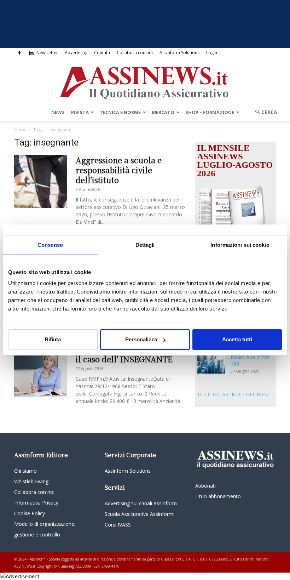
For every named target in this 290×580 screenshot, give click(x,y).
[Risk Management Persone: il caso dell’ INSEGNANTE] (40, 370)
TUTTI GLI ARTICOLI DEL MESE (233, 394)
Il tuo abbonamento (218, 496)
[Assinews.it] (145, 81)
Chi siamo (25, 470)
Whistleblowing (31, 481)
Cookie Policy (29, 513)
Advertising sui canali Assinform (141, 503)
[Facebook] (19, 53)
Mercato (163, 112)
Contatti (102, 53)
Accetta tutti (237, 339)
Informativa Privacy (36, 502)
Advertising (76, 53)
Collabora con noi (135, 53)
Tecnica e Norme (120, 112)
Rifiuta (53, 339)
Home (20, 130)
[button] (263, 112)
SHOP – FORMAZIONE (209, 112)
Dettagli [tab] (145, 245)
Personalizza (141, 339)
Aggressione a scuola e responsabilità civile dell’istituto (119, 169)
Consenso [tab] (50, 245)
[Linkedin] (31, 53)
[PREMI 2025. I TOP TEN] (211, 364)
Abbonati (205, 485)
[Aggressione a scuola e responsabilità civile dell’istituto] (40, 181)
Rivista (80, 112)
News (58, 112)
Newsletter (47, 53)
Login (211, 53)
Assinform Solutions (179, 53)
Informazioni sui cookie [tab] (239, 245)
